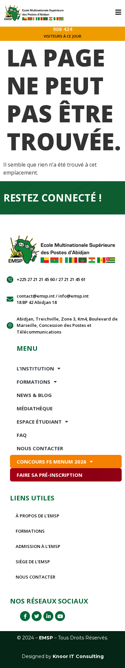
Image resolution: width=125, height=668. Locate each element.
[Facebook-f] (25, 616)
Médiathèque (35, 408)
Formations (33, 381)
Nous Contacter (40, 448)
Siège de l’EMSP (33, 562)
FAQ (22, 435)
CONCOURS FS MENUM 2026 (51, 461)
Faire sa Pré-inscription (49, 474)
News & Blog (34, 395)
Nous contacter (35, 577)
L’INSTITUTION (35, 368)
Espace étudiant (39, 421)
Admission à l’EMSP (38, 546)
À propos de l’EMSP (37, 516)
